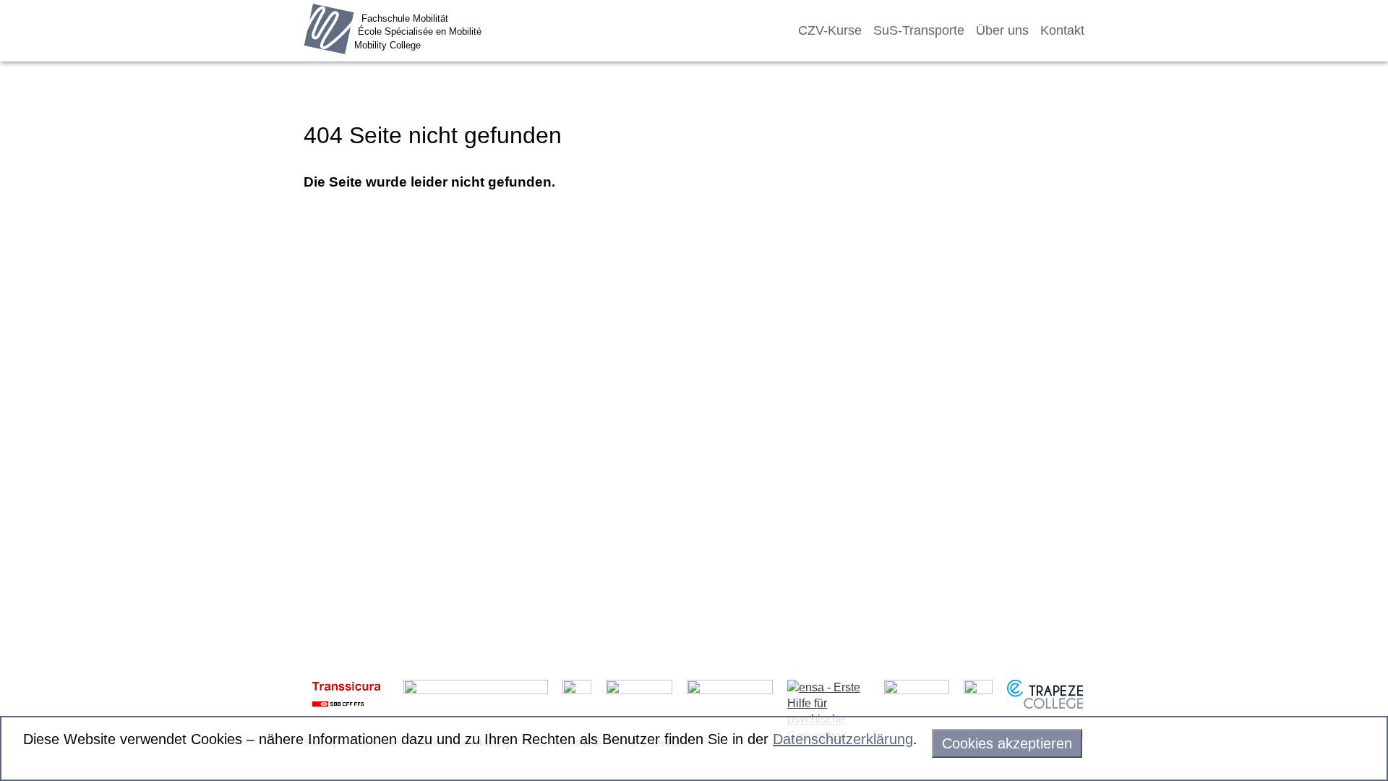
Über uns (1002, 30)
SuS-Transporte (918, 30)
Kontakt (1062, 30)
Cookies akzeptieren (1007, 743)
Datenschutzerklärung (843, 739)
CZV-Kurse (830, 30)
